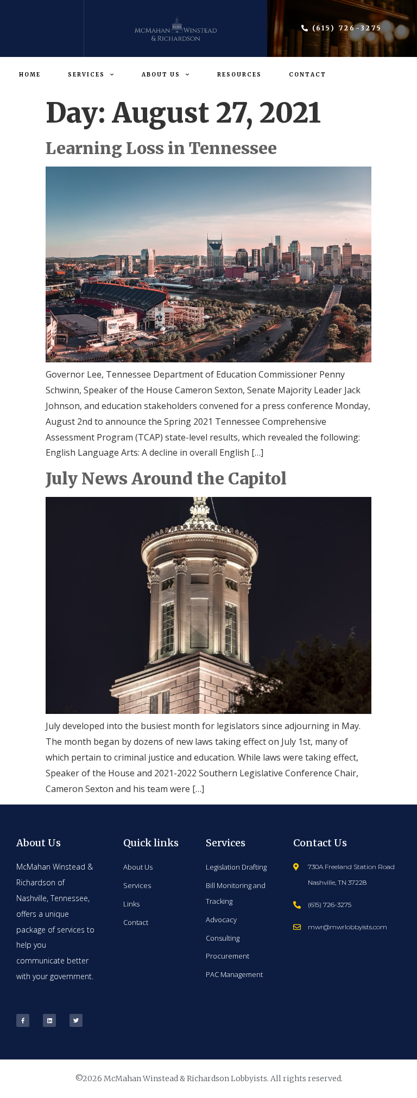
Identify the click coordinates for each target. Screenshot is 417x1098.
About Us (161, 74)
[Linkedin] (49, 1020)
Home (30, 74)
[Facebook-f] (22, 1020)
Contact (307, 74)
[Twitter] (76, 1020)
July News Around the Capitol (166, 478)
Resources (239, 74)
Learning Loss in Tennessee (161, 148)
